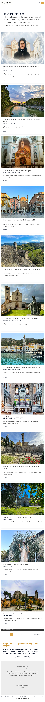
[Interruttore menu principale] (42, 3)
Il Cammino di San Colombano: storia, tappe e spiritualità (21, 269)
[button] (39, 3)
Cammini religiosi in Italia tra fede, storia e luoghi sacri (20, 318)
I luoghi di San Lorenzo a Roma (13, 417)
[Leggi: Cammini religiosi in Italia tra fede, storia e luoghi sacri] (22, 300)
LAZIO (13, 123)
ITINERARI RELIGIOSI (7, 70)
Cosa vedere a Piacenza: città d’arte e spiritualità (19, 220)
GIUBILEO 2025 (6, 418)
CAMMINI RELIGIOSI (7, 271)
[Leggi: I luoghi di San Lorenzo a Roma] (22, 398)
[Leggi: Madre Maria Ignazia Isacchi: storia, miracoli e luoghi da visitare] (22, 48)
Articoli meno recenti (7, 629)
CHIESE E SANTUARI (7, 172)
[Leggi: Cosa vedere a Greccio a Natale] (22, 595)
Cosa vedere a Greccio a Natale (13, 614)
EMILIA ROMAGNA (6, 221)
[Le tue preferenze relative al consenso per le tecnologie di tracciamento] (43, 700)
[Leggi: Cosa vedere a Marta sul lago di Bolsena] (22, 546)
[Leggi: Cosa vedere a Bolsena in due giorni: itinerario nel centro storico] (22, 447)
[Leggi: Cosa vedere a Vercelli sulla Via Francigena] (22, 498)
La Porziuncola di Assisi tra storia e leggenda (17, 171)
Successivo (38, 634)
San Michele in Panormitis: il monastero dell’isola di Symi (21, 367)
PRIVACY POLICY (19, 698)
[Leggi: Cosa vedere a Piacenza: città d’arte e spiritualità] (22, 201)
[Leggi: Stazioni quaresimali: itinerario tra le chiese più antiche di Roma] (22, 101)
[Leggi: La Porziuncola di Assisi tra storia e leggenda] (22, 152)
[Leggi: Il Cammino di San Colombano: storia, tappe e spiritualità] (22, 250)
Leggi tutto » (5, 80)
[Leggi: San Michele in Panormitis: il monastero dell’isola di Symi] (22, 349)
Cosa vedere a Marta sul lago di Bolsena (16, 565)
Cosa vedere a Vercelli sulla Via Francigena (17, 517)
